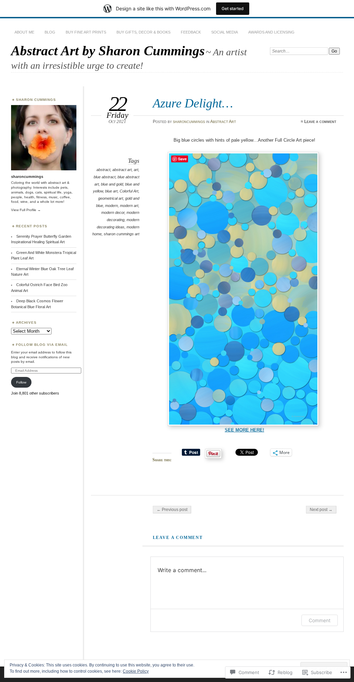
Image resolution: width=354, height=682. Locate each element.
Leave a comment (320, 121)
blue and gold (112, 184)
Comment (319, 620)
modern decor (112, 212)
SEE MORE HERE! (244, 430)
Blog (50, 32)
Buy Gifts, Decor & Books (143, 32)
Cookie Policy (136, 671)
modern (111, 205)
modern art (129, 205)
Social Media (224, 32)
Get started (233, 8)
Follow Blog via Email (42, 345)
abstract (103, 170)
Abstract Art (223, 121)
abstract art (122, 170)
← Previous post (172, 509)
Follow (21, 382)
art (136, 170)
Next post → (321, 509)
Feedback (191, 32)
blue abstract (104, 177)
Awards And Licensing (271, 32)
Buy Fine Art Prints (86, 32)
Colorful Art (129, 191)
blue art (111, 191)
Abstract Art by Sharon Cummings (108, 50)
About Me (24, 32)
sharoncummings (189, 121)
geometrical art (110, 198)
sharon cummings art (121, 234)
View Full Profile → (26, 210)
